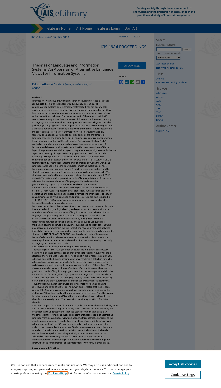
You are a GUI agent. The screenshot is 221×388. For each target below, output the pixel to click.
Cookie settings (57, 373)
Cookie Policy (121, 373)
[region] (110, 369)
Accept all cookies (183, 364)
